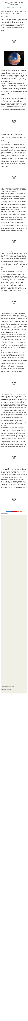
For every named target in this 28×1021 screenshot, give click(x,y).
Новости (14, 7)
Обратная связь (3, 691)
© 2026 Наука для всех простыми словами (7, 686)
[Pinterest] (14, 511)
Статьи (19, 7)
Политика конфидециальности (6, 689)
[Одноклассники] (19, 511)
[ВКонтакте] (8, 511)
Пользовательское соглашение (9, 687)
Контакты (2, 687)
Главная (9, 7)
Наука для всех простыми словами (14, 3)
